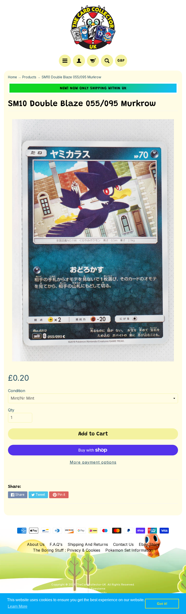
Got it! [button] (162, 604)
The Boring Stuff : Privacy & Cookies (66, 550)
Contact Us (123, 544)
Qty (11, 410)
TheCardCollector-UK (91, 584)
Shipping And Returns (88, 544)
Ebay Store (149, 544)
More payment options (93, 462)
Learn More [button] (17, 606)
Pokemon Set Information (129, 550)
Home (12, 77)
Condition (16, 390)
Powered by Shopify (93, 592)
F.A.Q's (56, 544)
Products (29, 77)
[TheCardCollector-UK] (93, 28)
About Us (36, 544)
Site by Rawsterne (93, 588)
